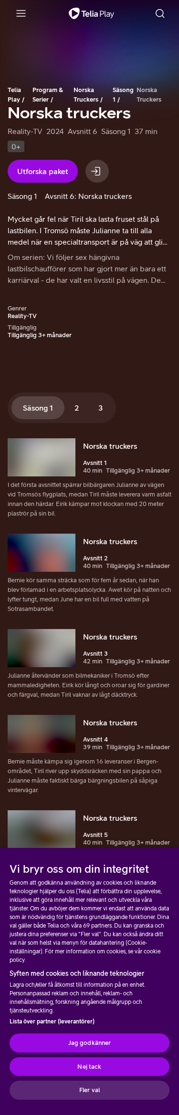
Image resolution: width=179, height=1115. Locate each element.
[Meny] (21, 13)
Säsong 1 (123, 94)
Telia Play (14, 94)
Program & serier (47, 94)
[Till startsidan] (91, 13)
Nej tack (89, 1066)
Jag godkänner (89, 1042)
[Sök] (159, 13)
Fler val (89, 1090)
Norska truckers (86, 94)
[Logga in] (97, 171)
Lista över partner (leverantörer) (52, 1021)
